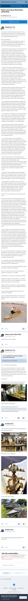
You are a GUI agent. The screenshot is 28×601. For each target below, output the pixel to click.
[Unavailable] (14, 475)
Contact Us (21, 588)
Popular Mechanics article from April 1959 (11, 537)
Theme (5, 588)
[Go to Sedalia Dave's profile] (2, 424)
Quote (6, 328)
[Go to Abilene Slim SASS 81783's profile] (2, 335)
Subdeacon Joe (7, 15)
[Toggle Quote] (3, 355)
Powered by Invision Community (14, 592)
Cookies (14, 589)
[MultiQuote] (2, 329)
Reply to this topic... (9, 565)
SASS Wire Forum (9, 2)
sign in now (8, 556)
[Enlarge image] (14, 312)
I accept (23, 597)
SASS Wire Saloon (13, 17)
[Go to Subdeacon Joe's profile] (2, 28)
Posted (10, 28)
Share (7, 573)
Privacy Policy (13, 588)
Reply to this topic (14, 22)
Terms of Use (6, 599)
